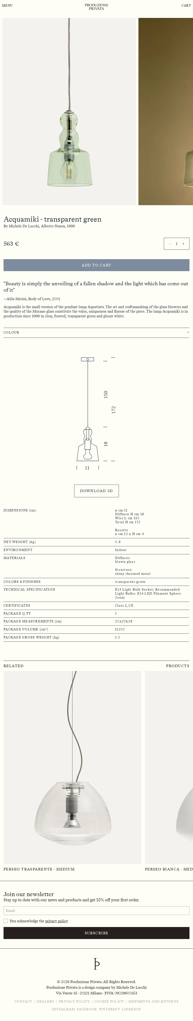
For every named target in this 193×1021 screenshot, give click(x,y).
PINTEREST (109, 1009)
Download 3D (96, 491)
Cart (186, 6)
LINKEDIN (131, 1009)
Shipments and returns (154, 1002)
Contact (23, 1002)
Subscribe (97, 933)
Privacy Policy (74, 1002)
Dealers (45, 1002)
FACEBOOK (87, 1009)
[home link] (96, 7)
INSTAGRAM (63, 1009)
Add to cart (97, 265)
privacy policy (56, 921)
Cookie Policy (109, 1002)
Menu (7, 6)
